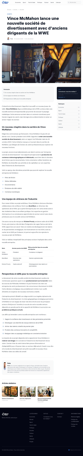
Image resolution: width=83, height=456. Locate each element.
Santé (52, 2)
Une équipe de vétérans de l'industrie (15, 95)
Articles (15, 9)
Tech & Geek (31, 2)
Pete (11, 39)
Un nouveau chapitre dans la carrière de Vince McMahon (20, 92)
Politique (39, 2)
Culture (46, 2)
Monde (31, 419)
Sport (24, 2)
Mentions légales (75, 416)
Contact (59, 416)
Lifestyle (58, 2)
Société (22, 9)
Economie (18, 2)
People (31, 441)
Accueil (9, 9)
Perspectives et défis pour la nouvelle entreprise (18, 98)
